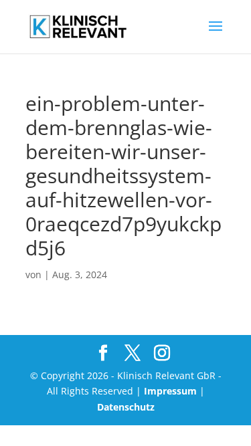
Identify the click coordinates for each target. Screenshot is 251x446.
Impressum (170, 390)
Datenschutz (126, 407)
